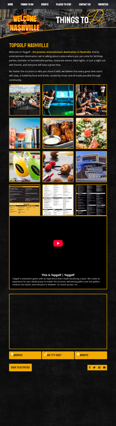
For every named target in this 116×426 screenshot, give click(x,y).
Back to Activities (20, 367)
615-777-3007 (54, 355)
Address (17, 355)
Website (84, 355)
